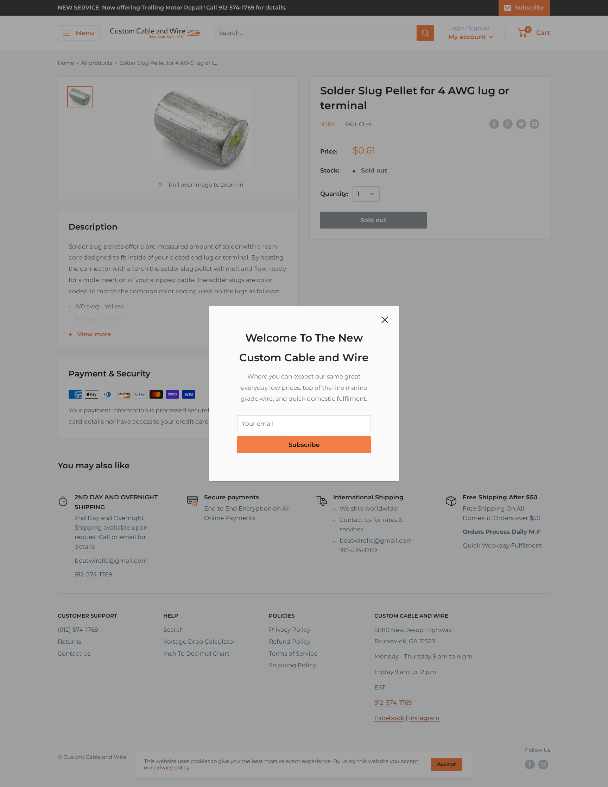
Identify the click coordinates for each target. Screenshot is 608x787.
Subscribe (304, 444)
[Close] (384, 319)
